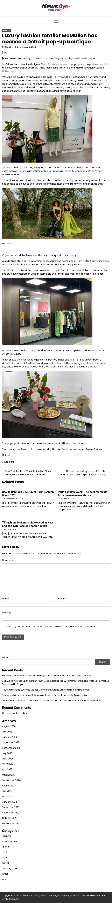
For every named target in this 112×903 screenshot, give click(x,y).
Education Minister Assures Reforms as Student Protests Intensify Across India (44, 695)
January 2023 (9, 801)
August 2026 (9, 726)
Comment (9, 560)
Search (6, 657)
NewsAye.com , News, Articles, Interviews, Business (51, 895)
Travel (5, 863)
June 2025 (7, 758)
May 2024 (7, 796)
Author (10, 47)
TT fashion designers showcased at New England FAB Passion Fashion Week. (27, 524)
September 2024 (11, 780)
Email (62, 598)
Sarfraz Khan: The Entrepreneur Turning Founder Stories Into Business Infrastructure (47, 675)
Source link (8, 462)
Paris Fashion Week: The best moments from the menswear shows (82, 493)
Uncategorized (10, 868)
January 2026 (9, 737)
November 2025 (11, 742)
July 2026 (7, 731)
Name (6, 598)
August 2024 (9, 785)
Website (7, 612)
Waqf (5, 873)
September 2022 (11, 823)
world (5, 879)
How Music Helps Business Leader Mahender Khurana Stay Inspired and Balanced (46, 689)
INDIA (4, 857)
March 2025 (8, 774)
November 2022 (10, 812)
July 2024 (7, 791)
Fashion (6, 30)
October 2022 (9, 818)
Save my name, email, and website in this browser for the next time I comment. (52, 626)
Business (6, 836)
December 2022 (11, 807)
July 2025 (7, 753)
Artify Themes (10, 899)
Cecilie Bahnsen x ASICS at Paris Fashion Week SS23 (28, 493)
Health (5, 852)
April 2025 (7, 769)
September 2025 (11, 747)
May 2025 (7, 764)
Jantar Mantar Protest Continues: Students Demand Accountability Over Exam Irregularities (52, 700)
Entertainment (10, 841)
